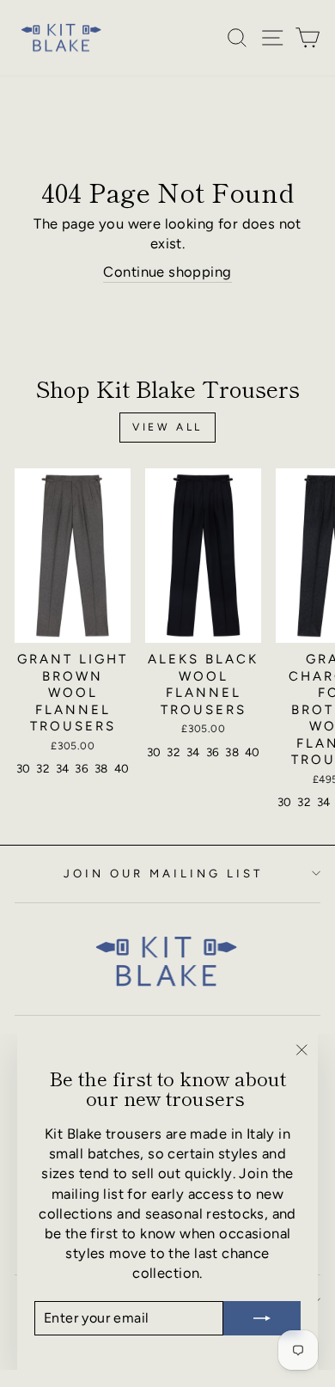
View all (167, 427)
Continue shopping (167, 271)
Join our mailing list (163, 873)
